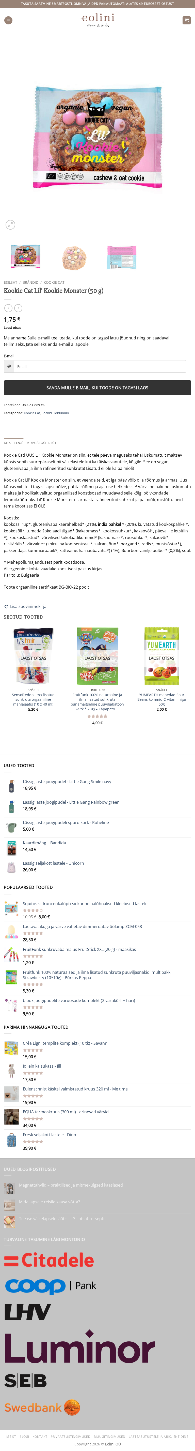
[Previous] (14, 137)
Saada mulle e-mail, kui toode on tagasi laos (97, 388)
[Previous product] (18, 308)
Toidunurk (61, 413)
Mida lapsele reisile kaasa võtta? (49, 1202)
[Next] (181, 137)
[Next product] (8, 308)
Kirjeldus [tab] (13, 443)
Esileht (10, 282)
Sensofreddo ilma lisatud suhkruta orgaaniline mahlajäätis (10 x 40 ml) (33, 700)
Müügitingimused (109, 1436)
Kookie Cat (54, 282)
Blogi (24, 1436)
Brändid (30, 282)
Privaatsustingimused (70, 1436)
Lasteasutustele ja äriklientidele (158, 1436)
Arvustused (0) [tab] (41, 443)
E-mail (9, 355)
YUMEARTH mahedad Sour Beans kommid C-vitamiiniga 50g (161, 700)
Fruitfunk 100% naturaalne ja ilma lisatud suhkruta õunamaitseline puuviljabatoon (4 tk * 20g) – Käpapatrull (97, 702)
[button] (8, 20)
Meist (11, 1436)
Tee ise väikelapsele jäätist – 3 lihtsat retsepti (61, 1218)
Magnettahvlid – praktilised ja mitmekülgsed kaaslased (71, 1185)
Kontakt (39, 1436)
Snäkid (47, 413)
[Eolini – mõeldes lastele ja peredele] (97, 20)
